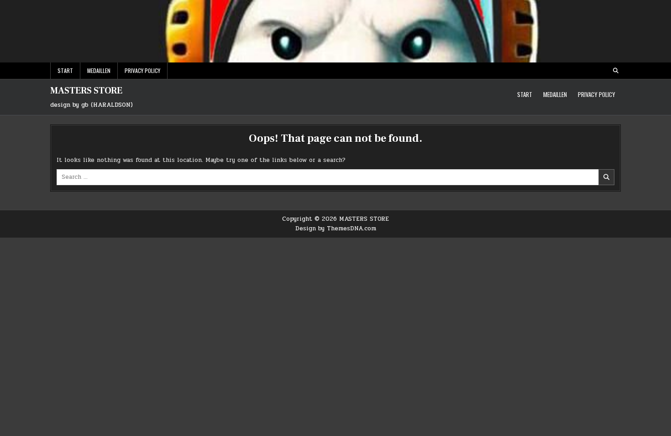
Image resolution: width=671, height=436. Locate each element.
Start (65, 70)
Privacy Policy (142, 70)
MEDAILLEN (98, 70)
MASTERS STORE (86, 91)
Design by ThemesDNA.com (335, 228)
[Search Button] (616, 71)
